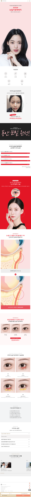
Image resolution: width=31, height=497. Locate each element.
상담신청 (23, 495)
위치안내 (29, 486)
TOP (29, 490)
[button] (26, 103)
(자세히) (6, 495)
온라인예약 (30, 488)
